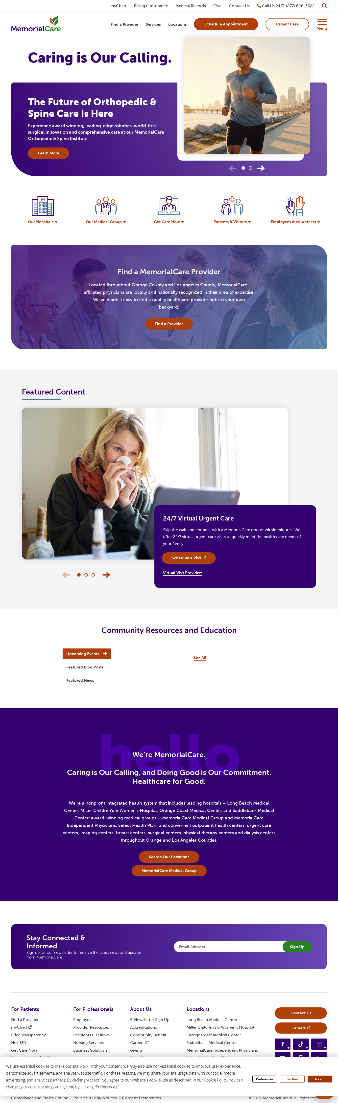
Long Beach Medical (212, 1019)
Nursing (88, 1042)
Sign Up (297, 946)
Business (90, 1050)
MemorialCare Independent (222, 1050)
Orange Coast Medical (214, 1035)
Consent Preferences (141, 1098)
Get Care (24, 1050)
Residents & (91, 1035)
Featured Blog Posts (84, 667)
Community (148, 1035)
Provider (91, 1027)
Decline (292, 1079)
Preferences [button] (106, 1087)
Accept (320, 1079)
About (141, 1009)
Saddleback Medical (212, 1042)
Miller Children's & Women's (220, 1027)
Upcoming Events (82, 653)
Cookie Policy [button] (215, 1080)
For (25, 1009)
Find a (25, 1019)
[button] (261, 168)
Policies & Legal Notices (95, 1098)
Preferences (264, 1079)
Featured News (80, 680)
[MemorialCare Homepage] (36, 24)
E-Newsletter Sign (149, 1019)
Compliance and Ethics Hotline (39, 1098)
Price (28, 1035)
